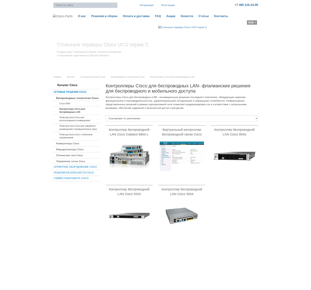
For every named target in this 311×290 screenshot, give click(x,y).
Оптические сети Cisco (69, 155)
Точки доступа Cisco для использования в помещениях (74, 119)
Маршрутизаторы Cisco (70, 149)
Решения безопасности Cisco (74, 172)
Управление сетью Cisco (70, 161)
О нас (82, 16)
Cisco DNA (64, 103)
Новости (187, 16)
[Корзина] (56, 23)
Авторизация (147, 5)
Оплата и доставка (136, 16)
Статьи (204, 16)
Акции (170, 16)
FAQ (158, 16)
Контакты (221, 16)
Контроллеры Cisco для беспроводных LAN (72, 110)
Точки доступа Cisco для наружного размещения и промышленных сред (78, 127)
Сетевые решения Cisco (92, 77)
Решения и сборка (104, 16)
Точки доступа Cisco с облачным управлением (75, 136)
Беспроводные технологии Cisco (128, 77)
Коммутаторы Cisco (67, 143)
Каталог (71, 77)
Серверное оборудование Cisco (75, 167)
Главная (57, 77)
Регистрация (168, 5)
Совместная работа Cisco (71, 178)
